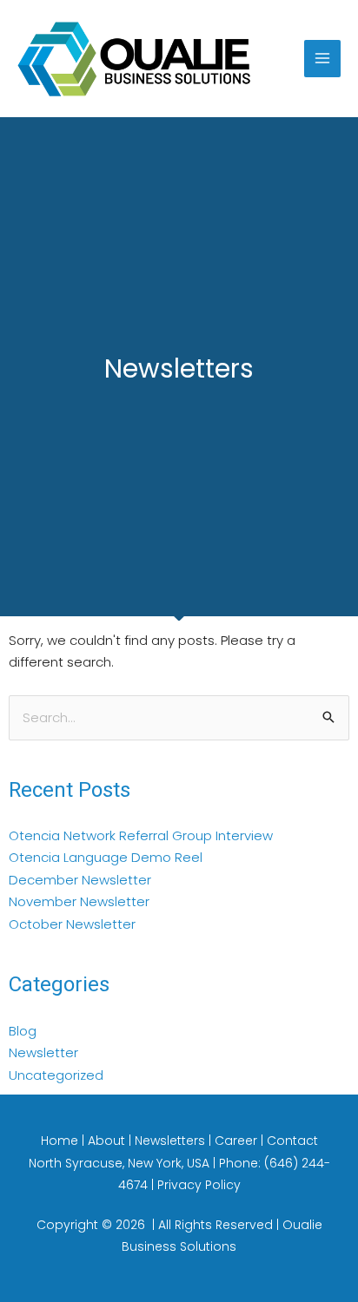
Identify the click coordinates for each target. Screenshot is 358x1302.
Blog (22, 1031)
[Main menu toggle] (322, 58)
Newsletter (43, 1052)
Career (238, 1140)
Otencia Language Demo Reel (105, 857)
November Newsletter (79, 901)
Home (61, 1140)
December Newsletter (80, 880)
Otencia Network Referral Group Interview (141, 835)
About (108, 1140)
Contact (292, 1140)
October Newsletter (72, 924)
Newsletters (172, 1140)
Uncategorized (56, 1075)
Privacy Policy (199, 1185)
